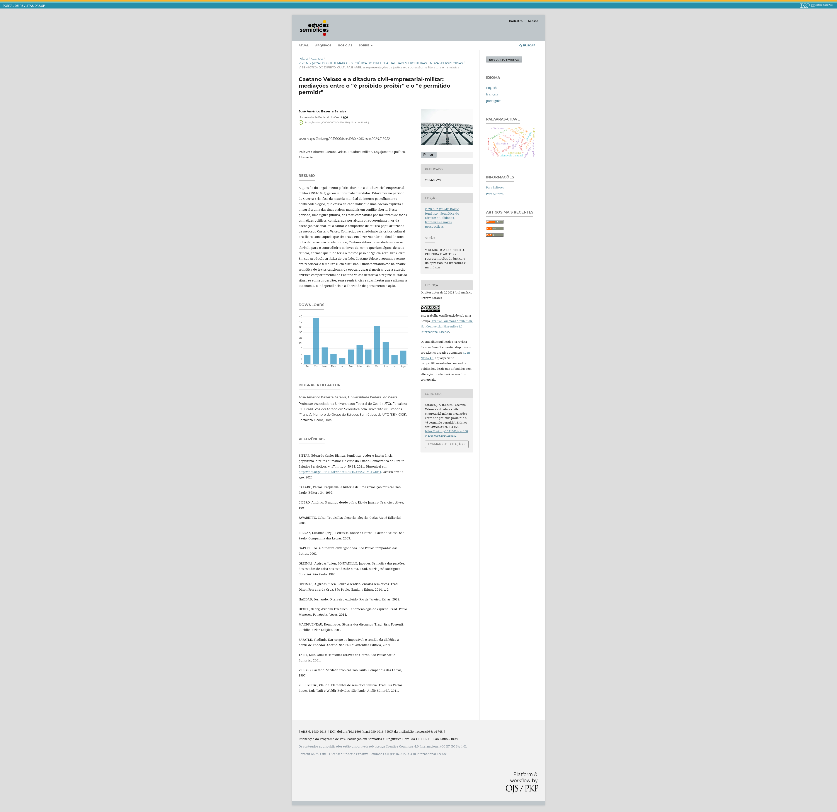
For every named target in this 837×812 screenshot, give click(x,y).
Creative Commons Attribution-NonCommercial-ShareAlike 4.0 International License (447, 326)
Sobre (364, 45)
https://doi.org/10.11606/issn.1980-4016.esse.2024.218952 (348, 139)
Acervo (317, 58)
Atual (304, 45)
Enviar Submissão (504, 59)
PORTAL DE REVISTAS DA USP (24, 5)
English (491, 88)
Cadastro (516, 21)
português (493, 101)
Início (303, 58)
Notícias (345, 45)
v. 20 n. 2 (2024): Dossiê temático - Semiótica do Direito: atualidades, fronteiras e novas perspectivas (381, 63)
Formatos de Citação (445, 444)
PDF (430, 154)
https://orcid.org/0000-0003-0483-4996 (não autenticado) (337, 122)
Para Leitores (495, 187)
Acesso (533, 21)
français (492, 94)
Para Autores (495, 194)
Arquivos (323, 45)
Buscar (529, 45)
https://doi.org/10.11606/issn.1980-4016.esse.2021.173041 (340, 472)
